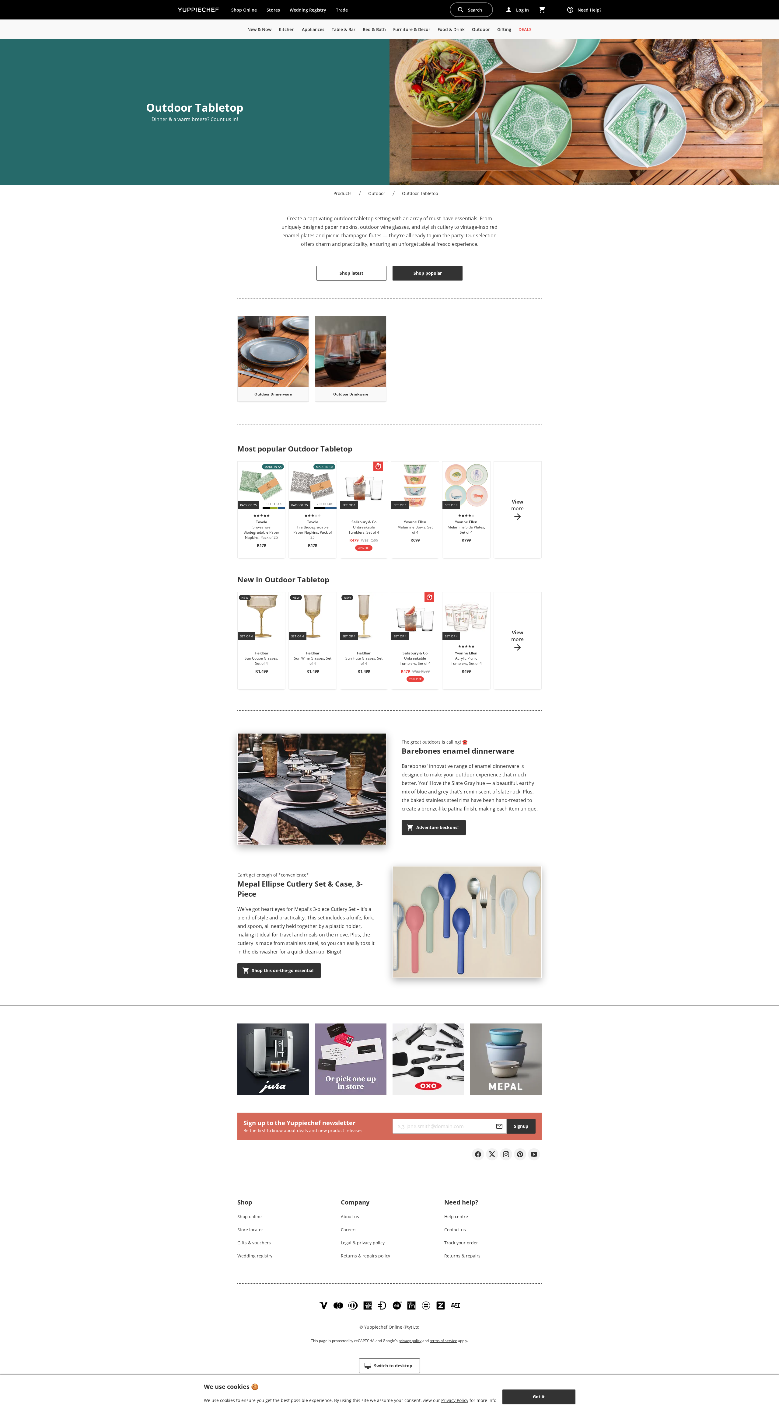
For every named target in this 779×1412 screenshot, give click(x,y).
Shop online (249, 1216)
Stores (273, 10)
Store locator (250, 1229)
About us (350, 1216)
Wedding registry (254, 1256)
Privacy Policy (454, 1400)
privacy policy (410, 1340)
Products (342, 193)
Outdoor (376, 193)
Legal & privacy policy (363, 1243)
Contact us (455, 1229)
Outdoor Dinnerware (273, 394)
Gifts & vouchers (254, 1243)
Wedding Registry (308, 10)
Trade (344, 11)
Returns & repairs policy (365, 1256)
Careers (349, 1229)
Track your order (461, 1243)
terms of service (443, 1340)
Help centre (456, 1216)
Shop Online (244, 10)
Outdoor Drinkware (350, 394)
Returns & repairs (462, 1256)
